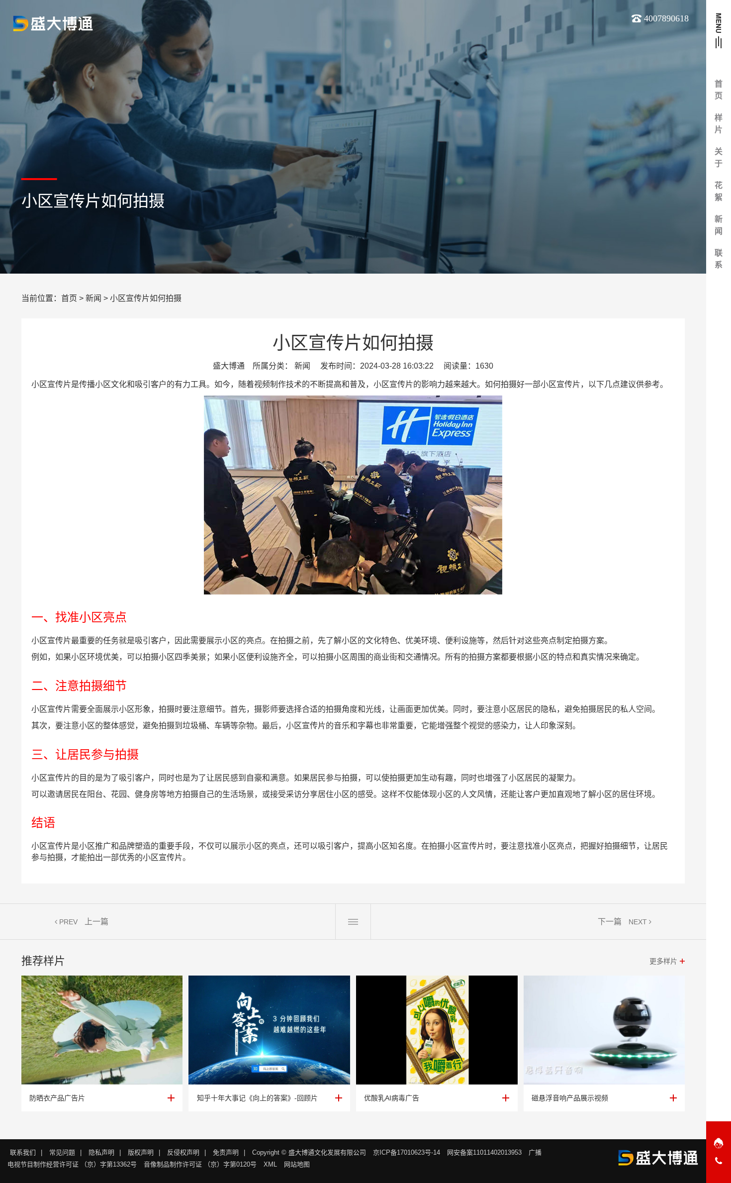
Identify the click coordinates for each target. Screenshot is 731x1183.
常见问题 (62, 1152)
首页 (69, 298)
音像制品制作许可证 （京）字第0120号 (200, 1164)
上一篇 (96, 921)
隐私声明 (101, 1152)
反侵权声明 (183, 1152)
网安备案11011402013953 (484, 1152)
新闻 (93, 298)
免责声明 (226, 1152)
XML (270, 1164)
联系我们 (23, 1152)
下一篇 (610, 921)
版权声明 (141, 1152)
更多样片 (663, 961)
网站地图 (297, 1164)
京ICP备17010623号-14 (406, 1152)
